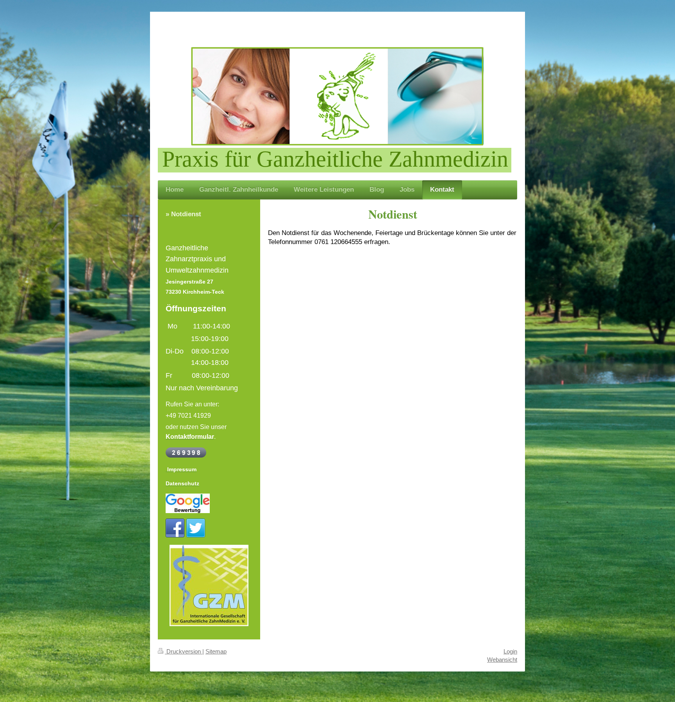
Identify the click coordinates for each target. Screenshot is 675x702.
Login (510, 651)
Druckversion (183, 651)
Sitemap (216, 651)
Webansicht (502, 659)
